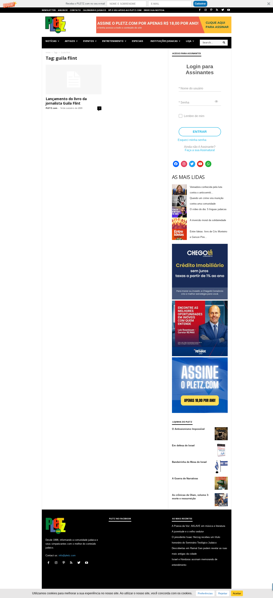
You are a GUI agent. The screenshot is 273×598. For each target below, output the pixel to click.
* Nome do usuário (191, 88)
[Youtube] (228, 10)
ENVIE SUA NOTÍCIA (154, 10)
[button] (136, 3)
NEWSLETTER (49, 10)
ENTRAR (200, 132)
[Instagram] (205, 10)
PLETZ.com (51, 108)
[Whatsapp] (208, 164)
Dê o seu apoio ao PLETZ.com (125, 10)
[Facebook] (200, 10)
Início (48, 52)
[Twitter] (223, 10)
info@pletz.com (67, 555)
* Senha (184, 102)
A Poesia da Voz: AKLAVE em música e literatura (198, 526)
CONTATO (75, 10)
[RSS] (217, 10)
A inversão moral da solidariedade (208, 220)
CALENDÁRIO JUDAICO (94, 10)
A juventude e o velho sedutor (188, 531)
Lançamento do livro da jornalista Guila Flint (66, 101)
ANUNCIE (63, 10)
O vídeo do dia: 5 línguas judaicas (208, 209)
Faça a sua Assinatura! (200, 150)
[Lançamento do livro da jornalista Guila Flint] (73, 79)
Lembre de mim (194, 116)
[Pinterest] (211, 10)
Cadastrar (200, 3)
